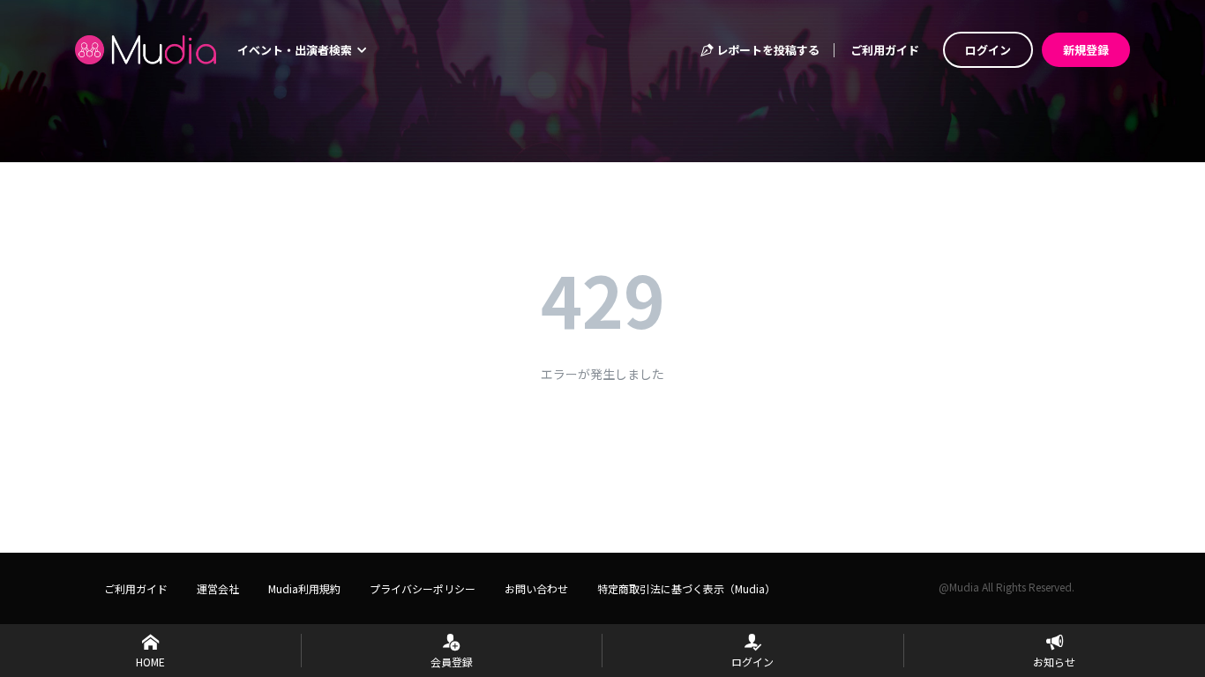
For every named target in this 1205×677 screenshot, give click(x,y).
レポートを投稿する (767, 49)
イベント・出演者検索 (296, 49)
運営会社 (218, 588)
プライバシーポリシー (422, 588)
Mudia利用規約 (304, 588)
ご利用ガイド (884, 49)
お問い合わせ (536, 588)
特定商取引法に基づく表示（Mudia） (686, 588)
